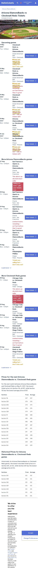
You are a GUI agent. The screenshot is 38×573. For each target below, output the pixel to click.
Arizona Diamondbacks (8, 9)
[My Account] (35, 3)
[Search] (17, 3)
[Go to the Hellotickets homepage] (8, 3)
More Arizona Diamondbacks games (16, 174)
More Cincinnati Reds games (13, 305)
